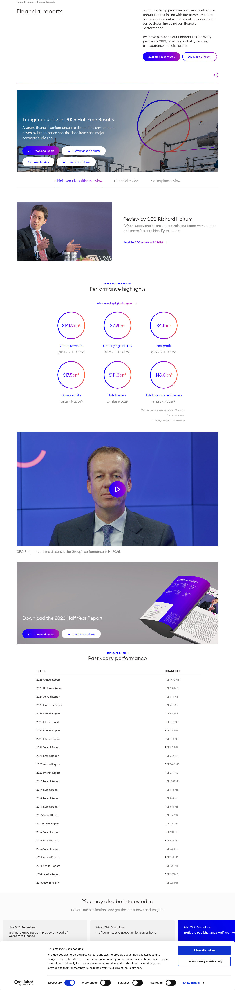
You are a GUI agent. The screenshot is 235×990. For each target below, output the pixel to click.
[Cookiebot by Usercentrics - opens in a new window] (24, 983)
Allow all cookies (204, 950)
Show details (191, 982)
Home (20, 2)
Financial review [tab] (126, 181)
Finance (30, 2)
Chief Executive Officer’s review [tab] (78, 181)
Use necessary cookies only (204, 961)
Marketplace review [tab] (165, 181)
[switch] (105, 983)
